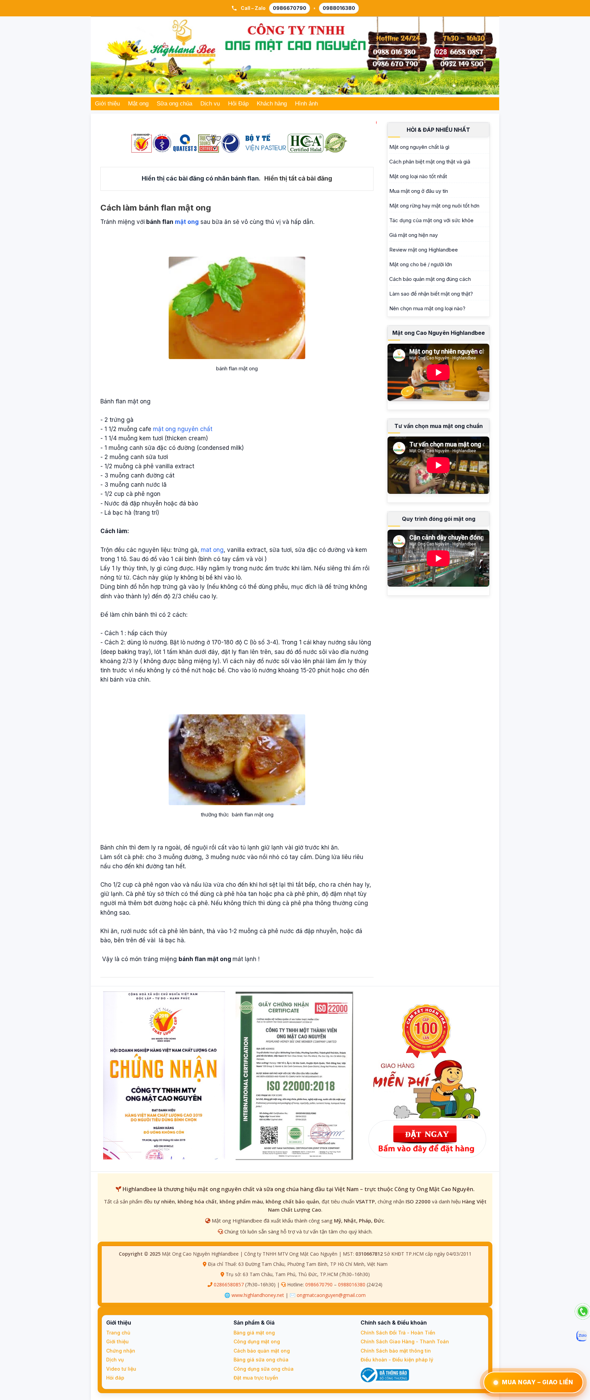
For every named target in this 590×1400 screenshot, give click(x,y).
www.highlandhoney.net (257, 1295)
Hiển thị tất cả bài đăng (298, 178)
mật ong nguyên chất (182, 429)
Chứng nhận (120, 1351)
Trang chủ (118, 1332)
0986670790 (289, 8)
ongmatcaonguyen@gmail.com (331, 1295)
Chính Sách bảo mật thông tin (396, 1351)
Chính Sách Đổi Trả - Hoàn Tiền (398, 1332)
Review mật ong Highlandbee (423, 249)
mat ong (212, 549)
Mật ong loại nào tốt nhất (418, 176)
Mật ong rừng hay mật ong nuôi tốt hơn (434, 205)
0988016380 (339, 8)
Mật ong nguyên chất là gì (419, 147)
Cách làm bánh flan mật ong (155, 208)
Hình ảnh (306, 103)
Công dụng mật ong (257, 1341)
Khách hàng (272, 103)
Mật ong (138, 103)
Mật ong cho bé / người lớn (420, 264)
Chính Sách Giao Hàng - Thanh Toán (405, 1341)
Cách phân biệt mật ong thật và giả (429, 161)
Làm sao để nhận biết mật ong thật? (431, 293)
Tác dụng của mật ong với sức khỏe (431, 220)
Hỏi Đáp (238, 103)
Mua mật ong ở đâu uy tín (418, 191)
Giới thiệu (107, 103)
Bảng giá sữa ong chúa (261, 1359)
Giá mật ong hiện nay (413, 235)
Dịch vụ (210, 103)
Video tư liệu (121, 1369)
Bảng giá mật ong (254, 1332)
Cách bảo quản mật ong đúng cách (430, 279)
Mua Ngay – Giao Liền (537, 1382)
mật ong (187, 221)
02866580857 (229, 1284)
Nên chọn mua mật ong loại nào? (427, 308)
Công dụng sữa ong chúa (264, 1369)
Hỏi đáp (115, 1378)
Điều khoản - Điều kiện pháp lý (397, 1359)
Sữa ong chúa (174, 103)
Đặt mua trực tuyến (256, 1378)
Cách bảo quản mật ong (262, 1351)
